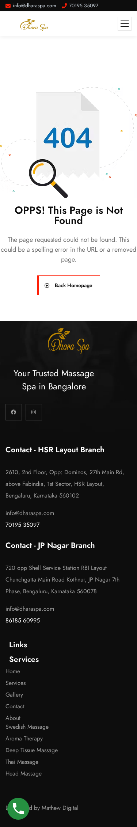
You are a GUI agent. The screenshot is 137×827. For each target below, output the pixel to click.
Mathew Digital (60, 808)
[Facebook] (13, 412)
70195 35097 (22, 525)
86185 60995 (22, 620)
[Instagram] (34, 412)
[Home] (69, 341)
